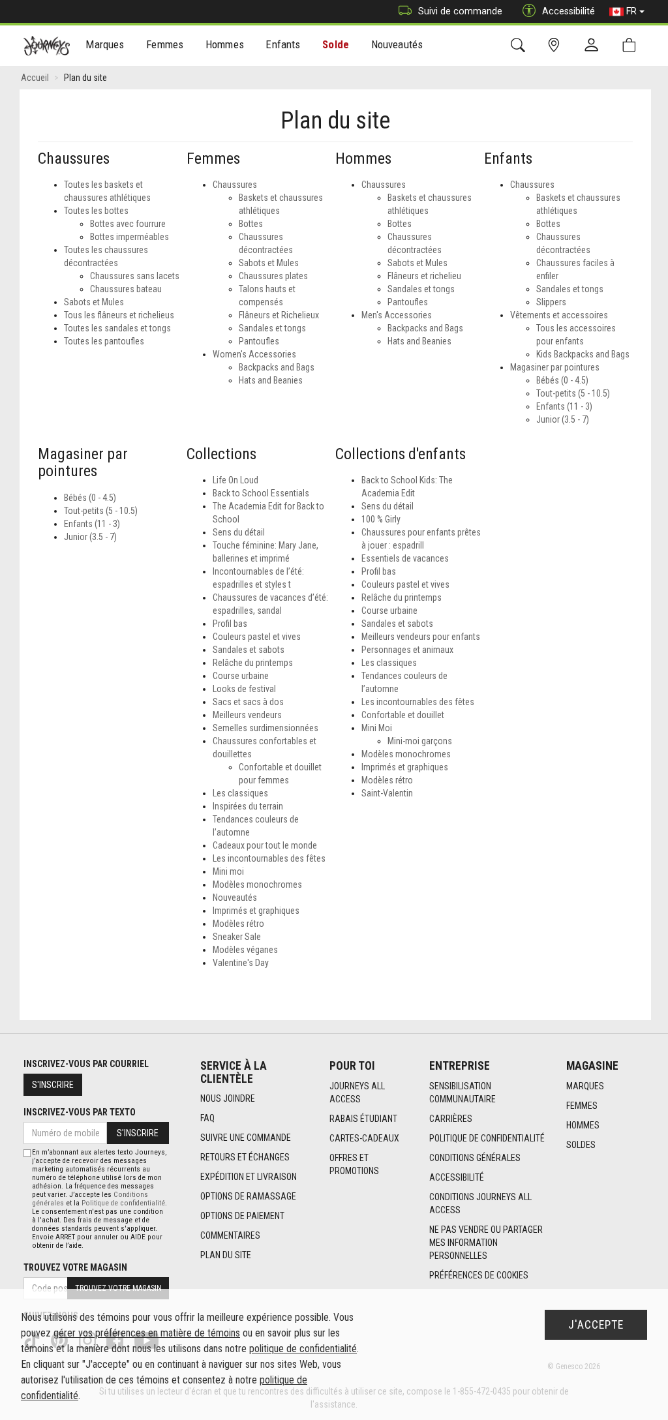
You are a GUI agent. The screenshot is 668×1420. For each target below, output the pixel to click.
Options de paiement (242, 1216)
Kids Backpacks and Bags (583, 354)
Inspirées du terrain (248, 806)
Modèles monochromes (257, 884)
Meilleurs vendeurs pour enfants (420, 636)
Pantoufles (259, 341)
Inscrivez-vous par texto (79, 1112)
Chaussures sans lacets (134, 276)
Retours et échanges (245, 1157)
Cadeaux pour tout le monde (265, 845)
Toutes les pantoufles (104, 341)
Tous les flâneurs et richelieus (119, 315)
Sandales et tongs (272, 328)
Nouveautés (397, 44)
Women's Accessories (254, 354)
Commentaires (230, 1235)
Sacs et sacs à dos (248, 702)
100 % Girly (381, 519)
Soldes (581, 1145)
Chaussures (235, 184)
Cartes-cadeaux (364, 1138)
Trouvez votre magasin (75, 1267)
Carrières (450, 1118)
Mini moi (228, 871)
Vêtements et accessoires (559, 315)
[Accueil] (46, 45)
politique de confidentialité (303, 1348)
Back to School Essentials (261, 493)
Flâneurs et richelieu (424, 276)
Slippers (551, 302)
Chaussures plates (273, 276)
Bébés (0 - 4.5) (562, 380)
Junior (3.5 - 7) (562, 419)
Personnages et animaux (407, 649)
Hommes (583, 1125)
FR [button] (631, 11)
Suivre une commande (245, 1137)
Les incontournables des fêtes (269, 858)
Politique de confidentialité (487, 1138)
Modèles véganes (245, 949)
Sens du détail (239, 532)
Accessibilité (456, 1177)
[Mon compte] (594, 45)
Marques (585, 1086)
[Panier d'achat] (632, 45)
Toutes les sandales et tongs (117, 328)
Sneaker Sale (237, 936)
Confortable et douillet (402, 715)
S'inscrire (53, 1085)
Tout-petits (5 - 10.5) (573, 393)
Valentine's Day (241, 963)
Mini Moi (376, 728)
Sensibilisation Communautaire (462, 1092)
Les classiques (240, 793)
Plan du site (225, 1255)
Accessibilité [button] (568, 11)
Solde (335, 44)
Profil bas (230, 623)
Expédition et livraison (248, 1176)
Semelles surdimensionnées (265, 728)
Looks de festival (244, 689)
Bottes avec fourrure (128, 224)
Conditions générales (475, 1158)
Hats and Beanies (271, 380)
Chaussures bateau (126, 289)
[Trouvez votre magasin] (556, 45)
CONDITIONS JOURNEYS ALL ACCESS (480, 1203)
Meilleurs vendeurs (247, 715)
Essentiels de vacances (405, 558)
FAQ (207, 1118)
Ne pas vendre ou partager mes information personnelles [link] (486, 1242)
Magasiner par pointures (555, 367)
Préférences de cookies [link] (478, 1275)
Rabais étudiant (363, 1118)
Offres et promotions (354, 1164)
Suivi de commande (460, 11)
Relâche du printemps (253, 662)
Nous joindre (227, 1098)
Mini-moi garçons (419, 741)
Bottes (251, 224)
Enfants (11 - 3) (564, 406)
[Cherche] (520, 45)
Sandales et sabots (248, 649)
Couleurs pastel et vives (257, 636)
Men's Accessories (396, 315)
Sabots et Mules (94, 302)
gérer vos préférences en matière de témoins (146, 1333)
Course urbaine (241, 676)
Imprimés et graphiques (256, 910)
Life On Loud (235, 480)
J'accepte (596, 1324)
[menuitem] (105, 46)
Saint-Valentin (387, 793)
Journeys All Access (357, 1092)
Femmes (582, 1105)
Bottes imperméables (129, 237)
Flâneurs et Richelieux (279, 315)
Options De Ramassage (248, 1196)
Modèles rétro (238, 923)
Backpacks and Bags (276, 367)
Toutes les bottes (96, 210)
